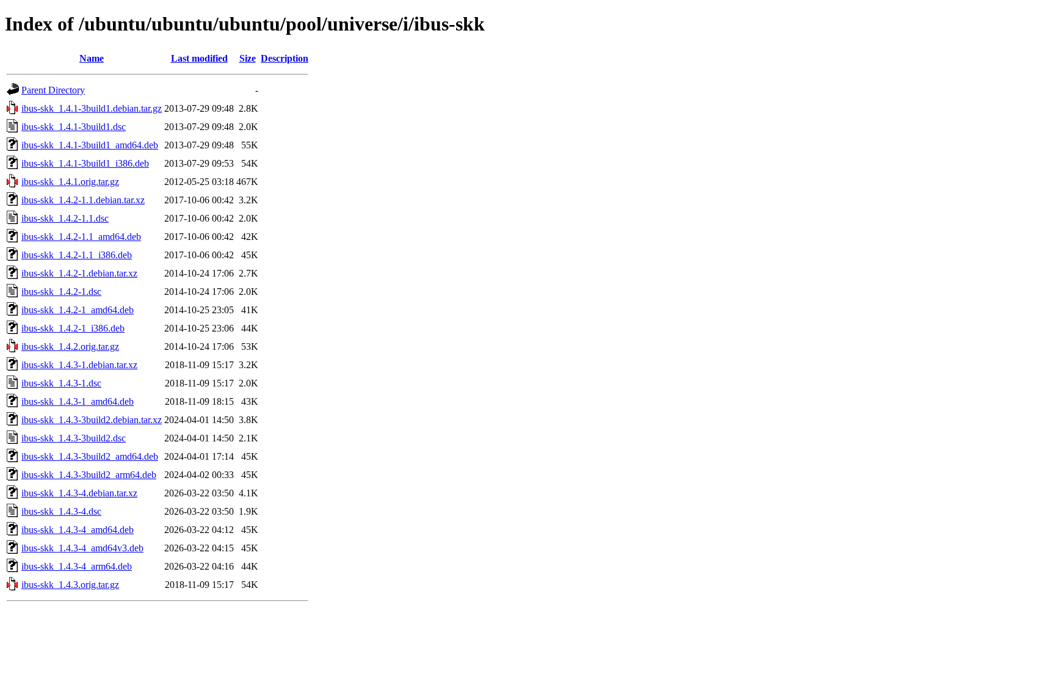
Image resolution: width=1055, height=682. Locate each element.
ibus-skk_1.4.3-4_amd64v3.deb (82, 548)
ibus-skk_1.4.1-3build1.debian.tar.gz (91, 108)
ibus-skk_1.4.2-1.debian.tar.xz (79, 273)
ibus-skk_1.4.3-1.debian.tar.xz (79, 365)
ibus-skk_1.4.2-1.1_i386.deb (76, 255)
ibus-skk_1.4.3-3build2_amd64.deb (89, 456)
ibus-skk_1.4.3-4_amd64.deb (77, 529)
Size (247, 58)
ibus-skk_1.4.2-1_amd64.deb (77, 310)
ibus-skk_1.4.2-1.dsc (61, 291)
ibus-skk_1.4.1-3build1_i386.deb (85, 163)
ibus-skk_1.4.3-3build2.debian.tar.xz (91, 420)
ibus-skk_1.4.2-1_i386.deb (73, 328)
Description (284, 58)
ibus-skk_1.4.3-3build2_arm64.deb (88, 475)
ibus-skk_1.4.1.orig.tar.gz (70, 181)
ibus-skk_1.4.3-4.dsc (61, 511)
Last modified (199, 58)
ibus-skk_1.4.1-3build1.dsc (73, 127)
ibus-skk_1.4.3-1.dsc (61, 383)
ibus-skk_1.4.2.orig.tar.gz (70, 346)
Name (91, 58)
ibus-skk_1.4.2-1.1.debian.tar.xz (83, 200)
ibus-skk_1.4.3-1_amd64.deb (77, 401)
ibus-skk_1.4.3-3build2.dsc (73, 438)
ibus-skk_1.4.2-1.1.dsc (65, 218)
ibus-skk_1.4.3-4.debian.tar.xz (79, 493)
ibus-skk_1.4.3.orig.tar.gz (70, 584)
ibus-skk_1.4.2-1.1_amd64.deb (81, 236)
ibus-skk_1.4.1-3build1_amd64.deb (89, 145)
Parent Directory (53, 90)
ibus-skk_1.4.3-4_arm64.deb (76, 566)
